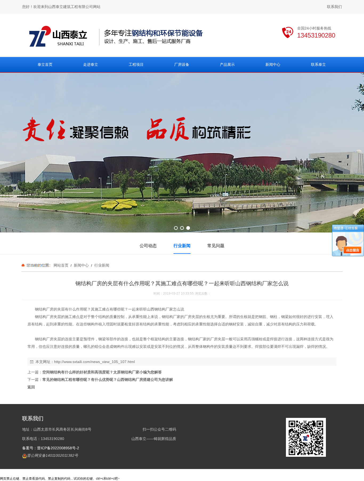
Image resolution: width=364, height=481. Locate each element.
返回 (31, 387)
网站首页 (61, 265)
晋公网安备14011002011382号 (52, 455)
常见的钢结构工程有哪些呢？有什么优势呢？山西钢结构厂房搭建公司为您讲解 (107, 379)
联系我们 (334, 7)
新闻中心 (81, 265)
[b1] (182, 153)
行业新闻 (101, 265)
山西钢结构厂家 (160, 309)
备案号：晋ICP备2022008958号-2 (50, 448)
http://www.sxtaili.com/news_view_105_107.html (94, 362)
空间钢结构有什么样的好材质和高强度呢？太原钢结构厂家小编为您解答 (102, 372)
